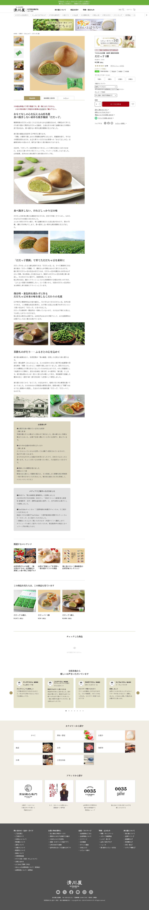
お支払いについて (21, 839)
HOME (15, 33)
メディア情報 (129, 848)
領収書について (20, 842)
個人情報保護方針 (65, 900)
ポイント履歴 (84, 845)
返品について (19, 853)
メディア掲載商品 (106, 836)
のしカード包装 (100, 92)
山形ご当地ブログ (106, 842)
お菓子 (21, 33)
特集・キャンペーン (106, 833)
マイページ (83, 839)
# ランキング (118, 15)
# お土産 (75, 15)
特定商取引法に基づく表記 (51, 900)
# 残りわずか (106, 15)
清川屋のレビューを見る (108, 848)
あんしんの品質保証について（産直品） (28, 867)
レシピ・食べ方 (105, 839)
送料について (19, 845)
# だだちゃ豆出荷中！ (22, 15)
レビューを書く (85, 850)
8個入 (110, 79)
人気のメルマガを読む (57, 839)
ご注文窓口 (18, 833)
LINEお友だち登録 (56, 845)
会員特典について (85, 836)
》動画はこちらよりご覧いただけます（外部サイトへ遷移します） (41, 521)
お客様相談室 (19, 856)
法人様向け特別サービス (57, 833)
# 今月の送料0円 (54, 15)
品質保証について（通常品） (24, 870)
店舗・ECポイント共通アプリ (59, 842)
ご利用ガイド (19, 836)
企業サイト (128, 836)
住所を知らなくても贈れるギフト (60, 848)
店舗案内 (128, 839)
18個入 (130, 79)
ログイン (129, 10)
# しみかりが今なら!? (39, 15)
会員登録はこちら (85, 833)
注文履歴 (83, 842)
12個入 (120, 79)
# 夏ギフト (66, 15)
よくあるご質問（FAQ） (23, 864)
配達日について (20, 850)
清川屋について (60, 9)
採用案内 (128, 842)
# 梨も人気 (96, 15)
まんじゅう (27, 33)
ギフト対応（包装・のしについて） (26, 859)
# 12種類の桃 (85, 15)
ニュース (103, 845)
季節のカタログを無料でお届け (60, 836)
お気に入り (83, 848)
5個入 (99, 79)
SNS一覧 (128, 845)
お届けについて (100, 83)
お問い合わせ (19, 862)
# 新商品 (128, 15)
